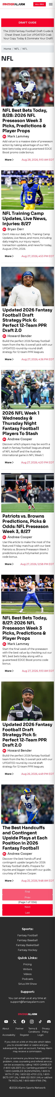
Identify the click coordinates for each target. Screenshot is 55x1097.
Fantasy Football (27, 935)
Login (40, 1035)
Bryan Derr (15, 229)
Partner (19, 1028)
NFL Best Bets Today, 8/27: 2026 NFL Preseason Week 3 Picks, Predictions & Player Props (24, 628)
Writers (27, 969)
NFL (16, 48)
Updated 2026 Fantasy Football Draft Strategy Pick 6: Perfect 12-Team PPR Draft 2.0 (27, 320)
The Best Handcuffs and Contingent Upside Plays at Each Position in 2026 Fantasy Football (24, 838)
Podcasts (27, 979)
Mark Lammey (18, 136)
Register (24, 1035)
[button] (51, 4)
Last (27, 912)
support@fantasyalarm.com (27, 1001)
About (5, 1028)
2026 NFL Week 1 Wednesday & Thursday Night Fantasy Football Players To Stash (20, 423)
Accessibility (8, 1035)
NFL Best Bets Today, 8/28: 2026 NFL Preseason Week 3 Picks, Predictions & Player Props (24, 120)
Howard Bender (19, 336)
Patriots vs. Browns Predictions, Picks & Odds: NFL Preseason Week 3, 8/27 (25, 523)
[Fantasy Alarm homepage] (13, 4)
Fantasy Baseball (27, 940)
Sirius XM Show (27, 983)
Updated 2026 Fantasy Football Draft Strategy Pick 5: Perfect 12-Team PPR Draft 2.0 (27, 735)
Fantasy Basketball (27, 945)
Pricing (27, 964)
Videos (27, 974)
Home (7, 48)
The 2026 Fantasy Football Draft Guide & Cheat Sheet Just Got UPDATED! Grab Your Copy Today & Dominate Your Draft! (28, 35)
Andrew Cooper (19, 439)
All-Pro (39, 4)
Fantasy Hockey (27, 950)
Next (28, 906)
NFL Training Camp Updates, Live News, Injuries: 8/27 (24, 218)
